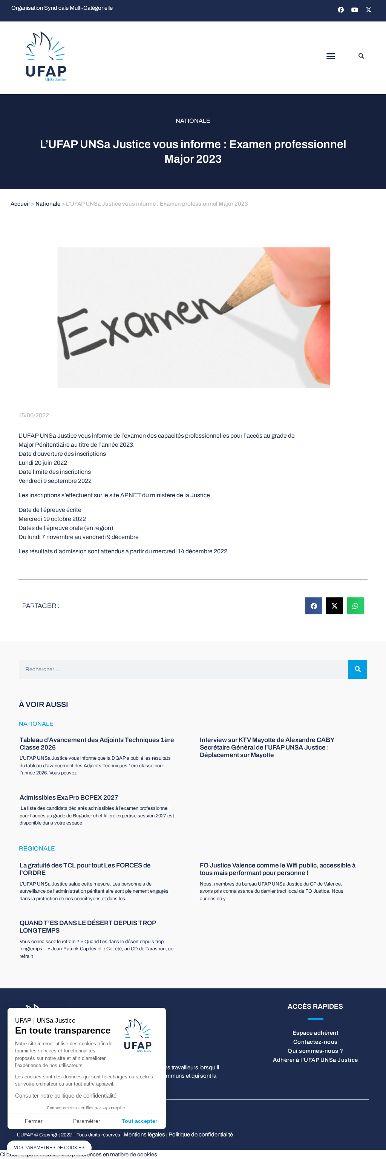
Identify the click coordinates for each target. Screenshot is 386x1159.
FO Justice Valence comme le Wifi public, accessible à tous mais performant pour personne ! (277, 869)
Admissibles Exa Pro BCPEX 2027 (69, 797)
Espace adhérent (316, 1033)
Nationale (193, 121)
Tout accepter (139, 1121)
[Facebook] (341, 10)
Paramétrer (86, 1121)
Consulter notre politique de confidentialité (65, 1095)
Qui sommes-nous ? (315, 1051)
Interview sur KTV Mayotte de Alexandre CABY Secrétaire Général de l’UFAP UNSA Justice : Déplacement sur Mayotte (267, 747)
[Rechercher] (357, 669)
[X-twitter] (369, 10)
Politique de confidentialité (200, 1135)
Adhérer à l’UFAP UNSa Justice (315, 1060)
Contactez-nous (315, 1042)
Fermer (34, 1121)
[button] (330, 56)
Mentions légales (144, 1135)
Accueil (20, 204)
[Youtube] (355, 10)
